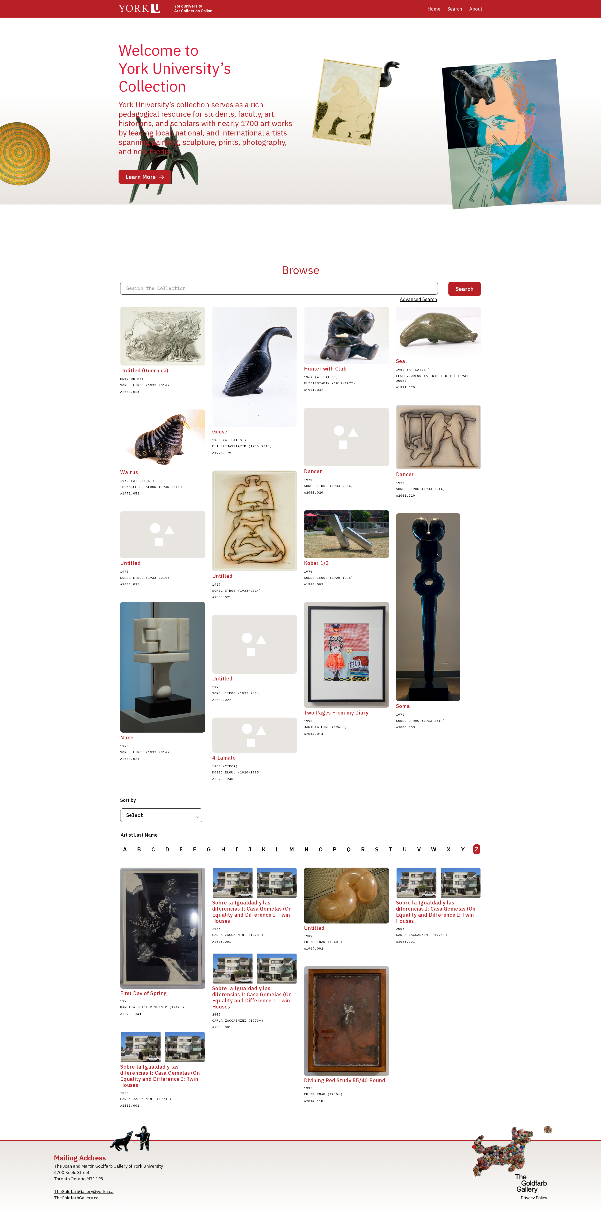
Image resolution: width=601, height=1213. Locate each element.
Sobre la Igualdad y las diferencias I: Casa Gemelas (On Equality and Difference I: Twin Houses (252, 911)
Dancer (313, 471)
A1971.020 (405, 387)
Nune (127, 737)
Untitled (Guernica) (144, 370)
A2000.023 (129, 584)
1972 (400, 714)
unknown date (133, 379)
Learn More (141, 177)
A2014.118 (313, 1101)
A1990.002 (313, 584)
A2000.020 (313, 492)
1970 (308, 480)
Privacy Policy (534, 1198)
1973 (124, 1001)
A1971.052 (129, 493)
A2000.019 (405, 495)
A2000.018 (129, 392)
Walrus (129, 472)
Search (454, 9)
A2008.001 (221, 941)
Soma (403, 706)
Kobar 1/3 (316, 563)
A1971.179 (221, 453)
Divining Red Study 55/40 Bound (344, 1080)
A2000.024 (129, 759)
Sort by (128, 800)
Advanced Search (418, 299)
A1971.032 (313, 390)
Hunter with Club (325, 368)
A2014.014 (313, 734)
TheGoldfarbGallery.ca (76, 1198)
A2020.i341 (131, 1014)
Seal (401, 361)
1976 (124, 746)
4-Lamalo (224, 757)
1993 (308, 1088)
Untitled (222, 576)
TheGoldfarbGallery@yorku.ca (83, 1191)
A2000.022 (221, 700)
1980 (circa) (225, 766)
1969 (308, 936)
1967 (216, 584)
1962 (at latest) (321, 377)
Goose (219, 431)
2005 (216, 929)
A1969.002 (313, 948)
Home (434, 9)
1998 (308, 721)
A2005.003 (405, 727)
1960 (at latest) (229, 440)
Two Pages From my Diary (336, 712)
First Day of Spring (143, 993)
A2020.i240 (223, 779)
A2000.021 (221, 597)
